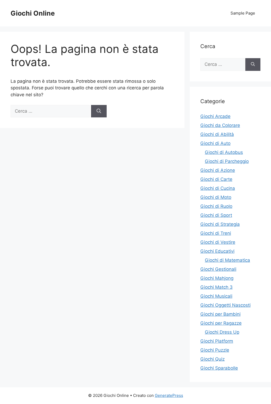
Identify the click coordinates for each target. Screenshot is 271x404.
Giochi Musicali (216, 296)
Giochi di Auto (215, 143)
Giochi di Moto (215, 197)
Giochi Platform (216, 341)
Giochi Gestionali (218, 269)
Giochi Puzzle (214, 350)
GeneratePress (169, 395)
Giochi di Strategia (220, 224)
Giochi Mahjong (216, 278)
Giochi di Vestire (217, 242)
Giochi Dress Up (222, 332)
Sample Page (243, 13)
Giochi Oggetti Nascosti (225, 305)
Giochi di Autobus (224, 152)
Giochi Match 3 (216, 287)
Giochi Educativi (217, 251)
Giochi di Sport (216, 215)
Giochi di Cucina (217, 188)
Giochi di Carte (216, 179)
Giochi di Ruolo (216, 206)
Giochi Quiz (212, 359)
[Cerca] (99, 111)
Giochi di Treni (215, 233)
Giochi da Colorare (220, 125)
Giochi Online (33, 13)
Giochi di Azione (217, 170)
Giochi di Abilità (217, 134)
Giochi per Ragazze (221, 323)
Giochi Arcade (215, 116)
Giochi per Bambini (220, 314)
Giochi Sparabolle (219, 368)
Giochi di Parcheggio (227, 161)
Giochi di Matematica (227, 260)
